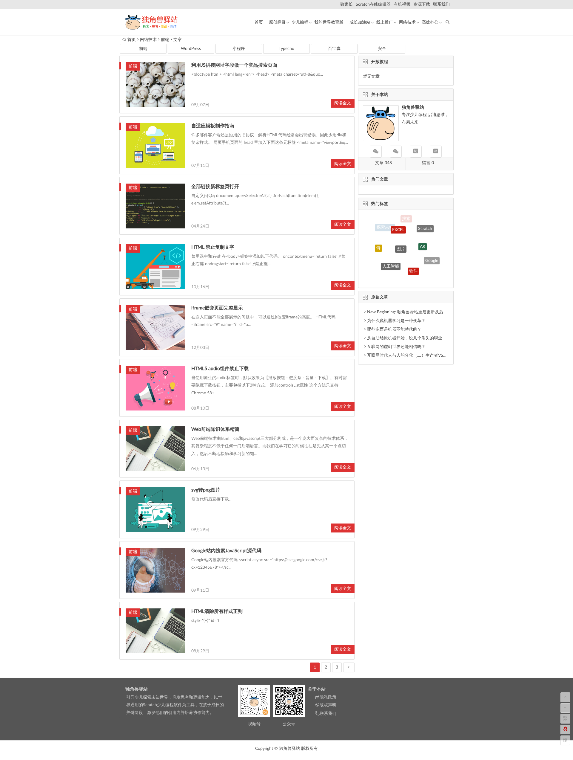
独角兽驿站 (136, 689)
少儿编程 (300, 22)
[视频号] (416, 152)
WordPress (191, 49)
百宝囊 (334, 49)
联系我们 (441, 4)
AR (422, 235)
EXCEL (398, 221)
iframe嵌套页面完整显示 (217, 308)
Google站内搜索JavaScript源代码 (226, 550)
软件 (413, 259)
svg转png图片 (205, 490)
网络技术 (407, 22)
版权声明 (328, 705)
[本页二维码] (565, 740)
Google (431, 255)
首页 (259, 22)
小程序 (238, 49)
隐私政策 (328, 697)
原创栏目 (277, 22)
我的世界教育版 (329, 22)
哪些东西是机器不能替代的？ (394, 329)
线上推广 (384, 22)
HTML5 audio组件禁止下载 (220, 368)
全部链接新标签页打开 (215, 186)
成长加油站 (359, 22)
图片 (401, 234)
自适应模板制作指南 (212, 125)
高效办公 (430, 22)
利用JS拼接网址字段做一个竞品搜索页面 (234, 65)
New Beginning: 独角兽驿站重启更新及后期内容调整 (415, 312)
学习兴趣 (421, 274)
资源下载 (421, 4)
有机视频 (402, 4)
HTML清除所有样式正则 (217, 611)
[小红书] (436, 152)
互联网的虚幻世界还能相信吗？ (396, 347)
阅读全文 (342, 103)
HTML (400, 275)
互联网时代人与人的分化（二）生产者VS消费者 (411, 355)
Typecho (286, 49)
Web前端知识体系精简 (215, 429)
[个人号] (396, 152)
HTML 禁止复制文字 (212, 247)
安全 (382, 49)
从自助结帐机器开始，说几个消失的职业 (404, 338)
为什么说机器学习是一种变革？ (396, 321)
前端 (165, 40)
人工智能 (390, 255)
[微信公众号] (376, 152)
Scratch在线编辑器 (373, 4)
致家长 (346, 4)
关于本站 (317, 689)
